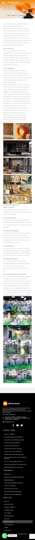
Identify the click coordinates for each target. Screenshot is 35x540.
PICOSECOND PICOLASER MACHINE (13, 454)
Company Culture (8, 510)
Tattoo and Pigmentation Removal (13, 483)
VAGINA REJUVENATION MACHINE (13, 467)
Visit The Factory (8, 521)
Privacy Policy (7, 530)
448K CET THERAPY (9, 434)
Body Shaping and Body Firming (12, 491)
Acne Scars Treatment (10, 486)
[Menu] (3, 2)
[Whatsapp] (22, 425)
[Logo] (13, 2)
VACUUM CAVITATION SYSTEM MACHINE (15, 464)
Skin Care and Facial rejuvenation (13, 494)
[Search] (32, 3)
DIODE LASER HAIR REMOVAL (12, 443)
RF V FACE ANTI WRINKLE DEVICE (13, 461)
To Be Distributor (8, 524)
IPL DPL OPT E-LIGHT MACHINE (12, 451)
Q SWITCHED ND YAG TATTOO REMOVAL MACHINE (15, 458)
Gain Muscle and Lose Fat (11, 488)
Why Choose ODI (8, 504)
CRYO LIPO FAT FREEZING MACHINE (14, 440)
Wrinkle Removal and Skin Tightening (14, 477)
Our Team (6, 519)
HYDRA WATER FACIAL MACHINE (13, 448)
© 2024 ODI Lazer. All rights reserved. (17, 534)
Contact (6, 527)
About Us (6, 501)
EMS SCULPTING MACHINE (11, 446)
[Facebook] (13, 425)
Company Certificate (9, 507)
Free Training (7, 513)
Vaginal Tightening (9, 480)
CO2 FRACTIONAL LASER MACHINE (13, 437)
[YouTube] (17, 425)
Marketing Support (9, 516)
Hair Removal (7, 474)
